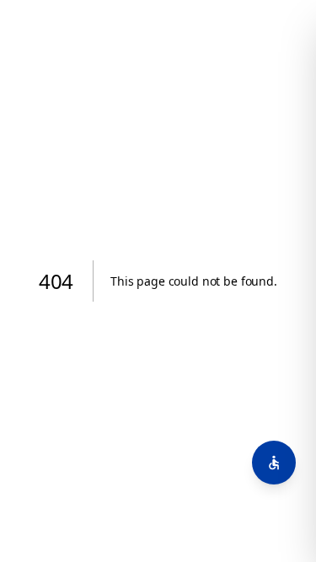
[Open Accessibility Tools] (274, 462)
